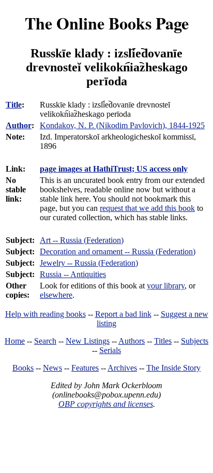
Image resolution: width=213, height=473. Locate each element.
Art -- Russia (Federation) (82, 240)
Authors (131, 341)
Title (14, 104)
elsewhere (56, 295)
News (52, 367)
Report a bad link (123, 314)
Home (15, 341)
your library (166, 285)
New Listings (88, 341)
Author (19, 125)
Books (23, 367)
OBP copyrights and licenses (105, 404)
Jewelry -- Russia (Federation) (89, 262)
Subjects (194, 341)
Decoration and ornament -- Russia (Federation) (117, 251)
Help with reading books (45, 314)
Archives (122, 367)
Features (85, 367)
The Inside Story (173, 367)
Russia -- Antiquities (73, 274)
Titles (163, 341)
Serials (110, 350)
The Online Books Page (107, 23)
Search (45, 341)
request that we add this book (147, 208)
